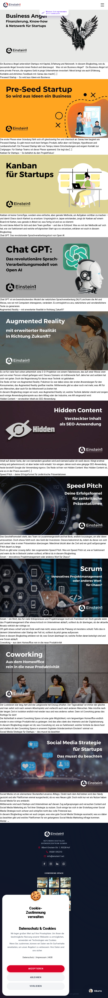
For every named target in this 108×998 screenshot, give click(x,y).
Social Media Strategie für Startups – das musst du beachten (30, 731)
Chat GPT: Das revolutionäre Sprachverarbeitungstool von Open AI (32, 235)
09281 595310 (55, 852)
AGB (50, 957)
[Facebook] (44, 863)
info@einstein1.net (55, 856)
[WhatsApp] (63, 863)
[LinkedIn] (57, 863)
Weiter (4, 821)
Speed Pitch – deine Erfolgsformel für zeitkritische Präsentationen (33, 474)
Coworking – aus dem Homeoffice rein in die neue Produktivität (31, 642)
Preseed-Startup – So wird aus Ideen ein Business (25, 77)
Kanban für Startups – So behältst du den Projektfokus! (27, 153)
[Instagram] (50, 863)
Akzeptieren (35, 969)
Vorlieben (36, 986)
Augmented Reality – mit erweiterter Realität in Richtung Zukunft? (32, 309)
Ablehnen (35, 977)
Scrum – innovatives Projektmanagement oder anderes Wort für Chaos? (35, 557)
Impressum (41, 957)
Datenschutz (28, 957)
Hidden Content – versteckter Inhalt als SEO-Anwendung (27, 398)
